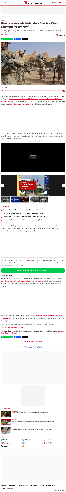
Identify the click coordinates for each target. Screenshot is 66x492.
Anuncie (42, 485)
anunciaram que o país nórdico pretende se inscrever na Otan (22, 281)
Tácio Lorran (14, 419)
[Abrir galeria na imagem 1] (33, 185)
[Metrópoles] (33, 2)
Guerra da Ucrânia (29, 341)
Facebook (49, 440)
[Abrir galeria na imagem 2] (15, 199)
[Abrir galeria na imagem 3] (24, 199)
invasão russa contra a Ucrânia (20, 104)
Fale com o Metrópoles (6, 488)
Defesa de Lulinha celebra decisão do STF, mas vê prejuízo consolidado (32, 429)
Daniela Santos (4, 34)
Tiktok (5, 446)
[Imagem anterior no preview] (2, 185)
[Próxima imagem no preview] (63, 185)
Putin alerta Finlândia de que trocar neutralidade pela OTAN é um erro (23, 213)
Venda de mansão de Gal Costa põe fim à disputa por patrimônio (30, 412)
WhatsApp (6, 440)
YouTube (49, 443)
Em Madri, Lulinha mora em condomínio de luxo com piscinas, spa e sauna (33, 421)
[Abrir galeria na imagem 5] (43, 199)
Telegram (28, 440)
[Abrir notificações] (5, 2)
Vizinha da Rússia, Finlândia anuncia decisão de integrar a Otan (21, 210)
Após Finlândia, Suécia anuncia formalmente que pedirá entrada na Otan (24, 216)
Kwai (26, 446)
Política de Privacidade (22, 485)
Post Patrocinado (50, 485)
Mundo (9, 16)
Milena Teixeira (15, 428)
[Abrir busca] (63, 2)
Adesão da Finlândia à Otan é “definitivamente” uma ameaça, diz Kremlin (24, 220)
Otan (27, 260)
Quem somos (4, 485)
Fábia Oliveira (14, 411)
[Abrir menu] (2, 2)
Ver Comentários (33, 347)
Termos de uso (34, 485)
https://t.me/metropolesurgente (14, 327)
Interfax (33, 231)
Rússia (40, 341)
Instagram (7, 443)
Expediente (11, 485)
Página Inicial (3, 16)
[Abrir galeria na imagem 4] (34, 199)
